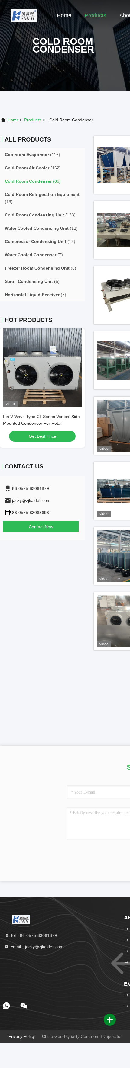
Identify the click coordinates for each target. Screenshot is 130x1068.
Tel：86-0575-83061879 (33, 935)
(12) (41, 228)
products (32, 119)
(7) (34, 254)
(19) (42, 198)
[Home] (24, 15)
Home (64, 15)
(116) (32, 154)
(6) (40, 268)
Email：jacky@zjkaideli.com (36, 946)
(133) (40, 215)
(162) (33, 167)
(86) (33, 181)
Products (95, 15)
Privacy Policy (21, 1036)
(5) (32, 281)
